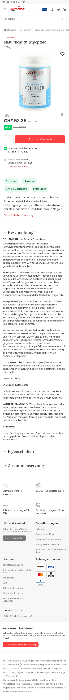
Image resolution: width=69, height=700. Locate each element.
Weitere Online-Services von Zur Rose (51, 550)
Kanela (24, 159)
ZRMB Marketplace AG (13, 565)
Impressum (8, 577)
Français (21, 610)
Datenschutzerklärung (13, 588)
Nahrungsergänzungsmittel (48, 30)
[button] (34, 82)
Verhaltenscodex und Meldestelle (13, 599)
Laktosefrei (29, 181)
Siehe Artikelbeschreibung (18, 215)
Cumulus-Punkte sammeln (49, 539)
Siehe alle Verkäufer (17, 166)
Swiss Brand (39, 189)
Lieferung (40, 529)
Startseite (11, 30)
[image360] (7, 116)
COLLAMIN (9, 37)
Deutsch (8, 610)
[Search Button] (62, 19)
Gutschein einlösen (45, 534)
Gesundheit (25, 30)
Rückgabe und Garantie (47, 544)
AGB (5, 583)
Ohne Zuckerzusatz (16, 189)
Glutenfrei (11, 181)
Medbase (22, 570)
